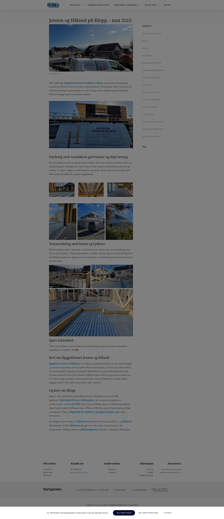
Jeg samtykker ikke (148, 513)
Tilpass (167, 513)
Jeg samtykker (123, 513)
